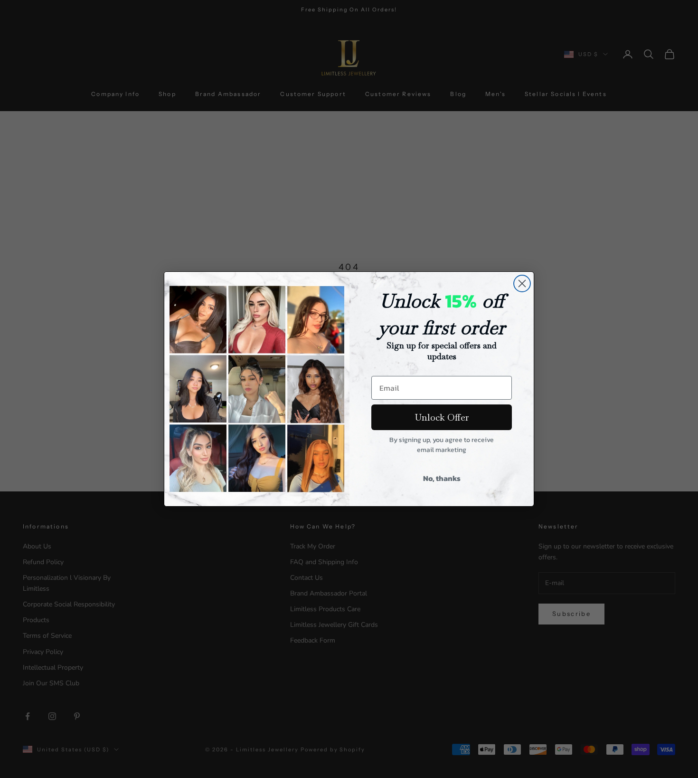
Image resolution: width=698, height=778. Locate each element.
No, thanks (442, 478)
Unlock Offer (442, 417)
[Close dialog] (522, 283)
